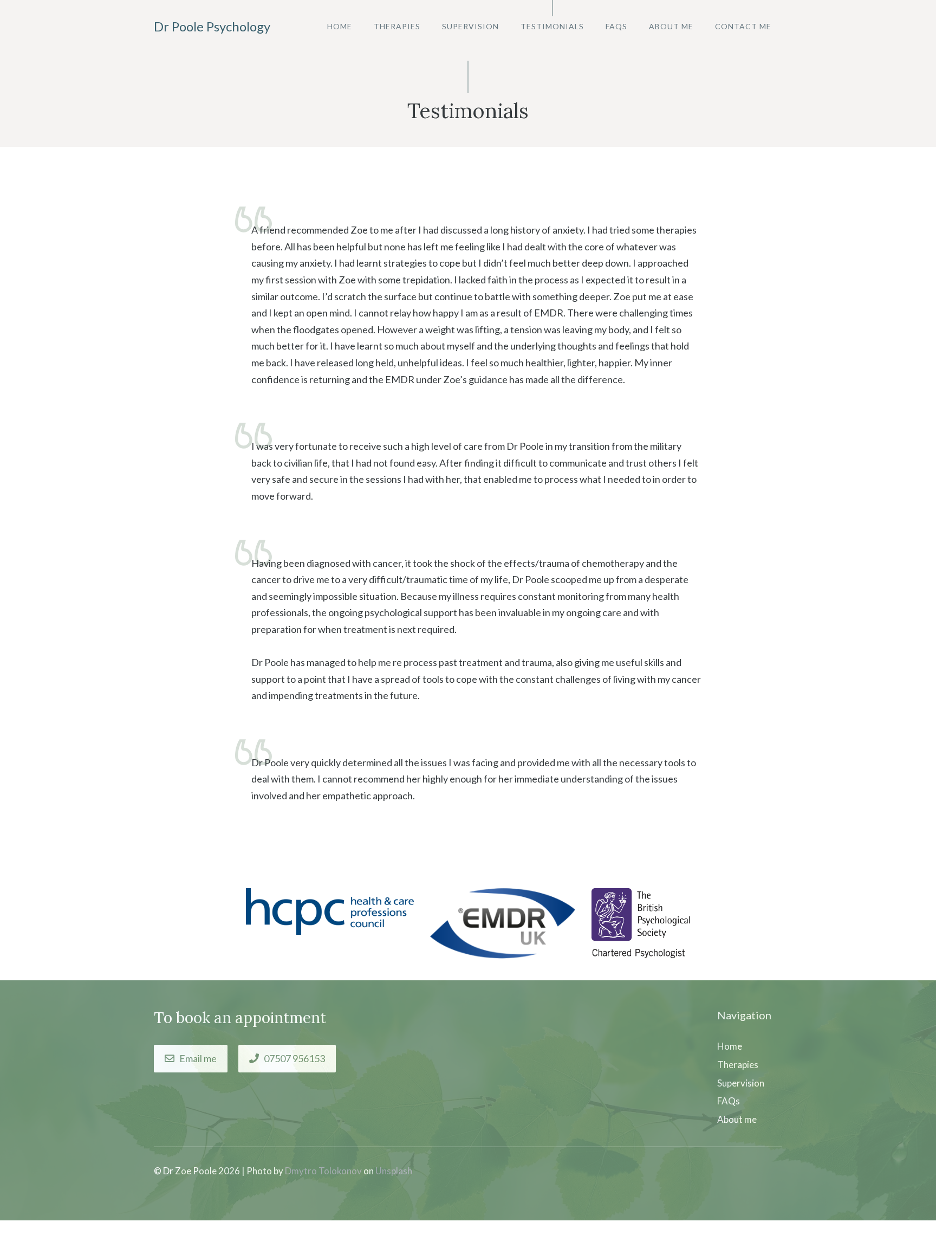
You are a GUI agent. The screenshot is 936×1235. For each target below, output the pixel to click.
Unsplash (393, 1170)
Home (339, 26)
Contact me (743, 26)
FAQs (616, 26)
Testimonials (552, 26)
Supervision (470, 26)
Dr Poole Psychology (212, 26)
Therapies (397, 26)
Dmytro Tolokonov (323, 1170)
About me (671, 26)
